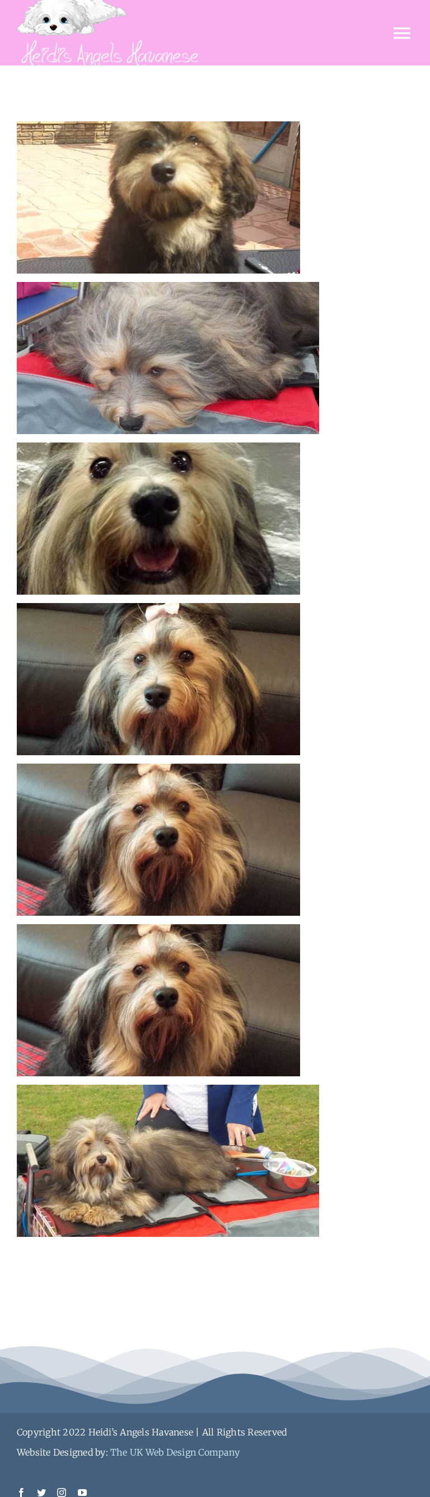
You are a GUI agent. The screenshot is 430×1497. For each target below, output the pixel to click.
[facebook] (21, 1492)
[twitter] (41, 1492)
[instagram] (61, 1492)
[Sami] (158, 131)
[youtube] (82, 1492)
